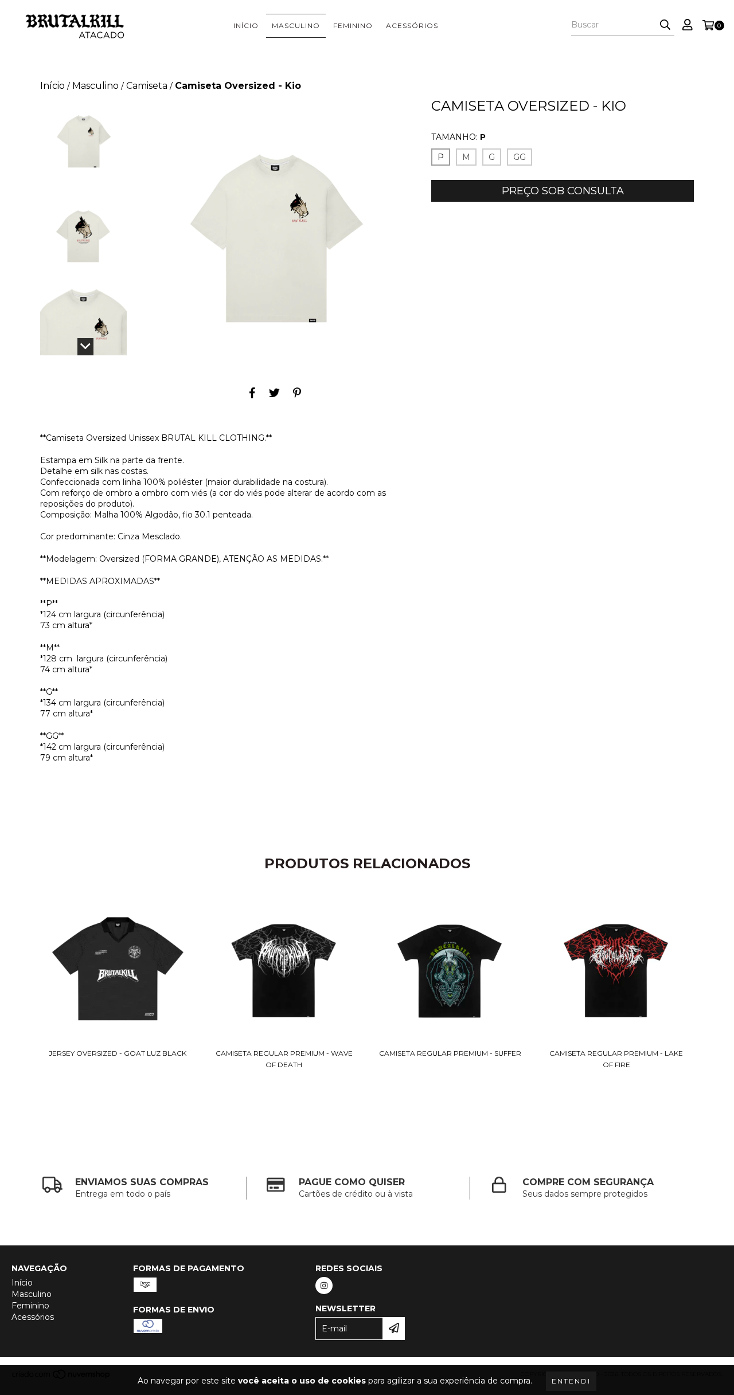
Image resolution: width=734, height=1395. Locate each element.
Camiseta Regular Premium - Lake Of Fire (616, 1059)
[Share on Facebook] (252, 392)
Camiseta (146, 85)
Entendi (571, 1381)
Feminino (353, 25)
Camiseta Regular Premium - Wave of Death (284, 1059)
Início (246, 25)
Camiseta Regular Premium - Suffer (450, 1053)
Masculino (296, 25)
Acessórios (412, 25)
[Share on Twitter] (274, 392)
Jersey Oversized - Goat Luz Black (117, 1053)
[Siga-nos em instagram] (324, 1285)
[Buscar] (665, 25)
